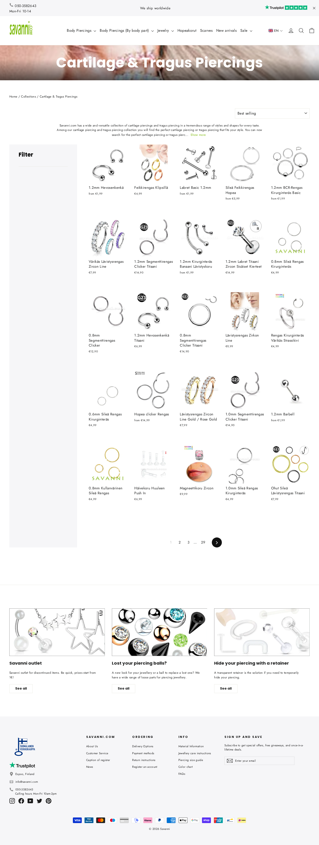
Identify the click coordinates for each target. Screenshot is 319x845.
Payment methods (143, 753)
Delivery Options (142, 746)
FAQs (181, 774)
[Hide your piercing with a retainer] (262, 632)
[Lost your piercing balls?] (159, 632)
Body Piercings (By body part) (125, 30)
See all (21, 688)
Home (13, 96)
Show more (198, 135)
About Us (92, 746)
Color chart (185, 767)
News (89, 767)
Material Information (191, 746)
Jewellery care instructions (194, 753)
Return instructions (143, 760)
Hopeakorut (186, 30)
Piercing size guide (190, 760)
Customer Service (97, 753)
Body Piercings (79, 30)
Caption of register (98, 760)
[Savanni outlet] (57, 632)
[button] (275, 30)
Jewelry (163, 30)
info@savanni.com (26, 782)
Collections (28, 96)
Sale (244, 30)
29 (203, 542)
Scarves (206, 30)
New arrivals (226, 30)
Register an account (144, 767)
